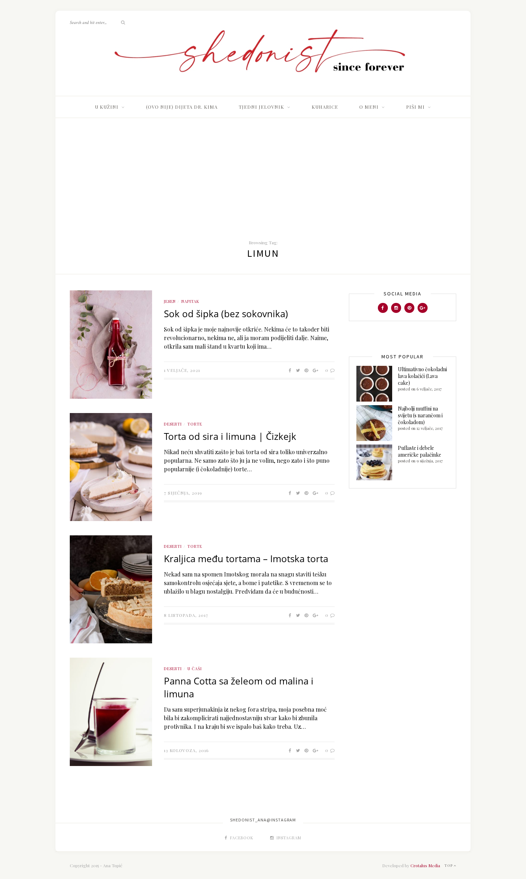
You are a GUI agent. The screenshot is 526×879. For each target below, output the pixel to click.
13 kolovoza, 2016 (186, 750)
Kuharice (325, 107)
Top (449, 865)
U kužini (106, 107)
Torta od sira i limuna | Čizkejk (230, 436)
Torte (194, 424)
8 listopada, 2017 (186, 615)
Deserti (173, 424)
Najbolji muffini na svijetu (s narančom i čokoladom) (420, 415)
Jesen (170, 301)
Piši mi (415, 107)
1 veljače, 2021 (182, 370)
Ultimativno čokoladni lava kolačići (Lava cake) (422, 376)
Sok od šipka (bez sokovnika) (226, 313)
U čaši (194, 668)
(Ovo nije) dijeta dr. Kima (182, 107)
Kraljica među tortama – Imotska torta (246, 558)
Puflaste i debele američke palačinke (419, 451)
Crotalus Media (425, 865)
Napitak (190, 301)
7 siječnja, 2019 (183, 493)
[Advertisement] (263, 172)
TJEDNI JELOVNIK (261, 107)
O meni (369, 107)
